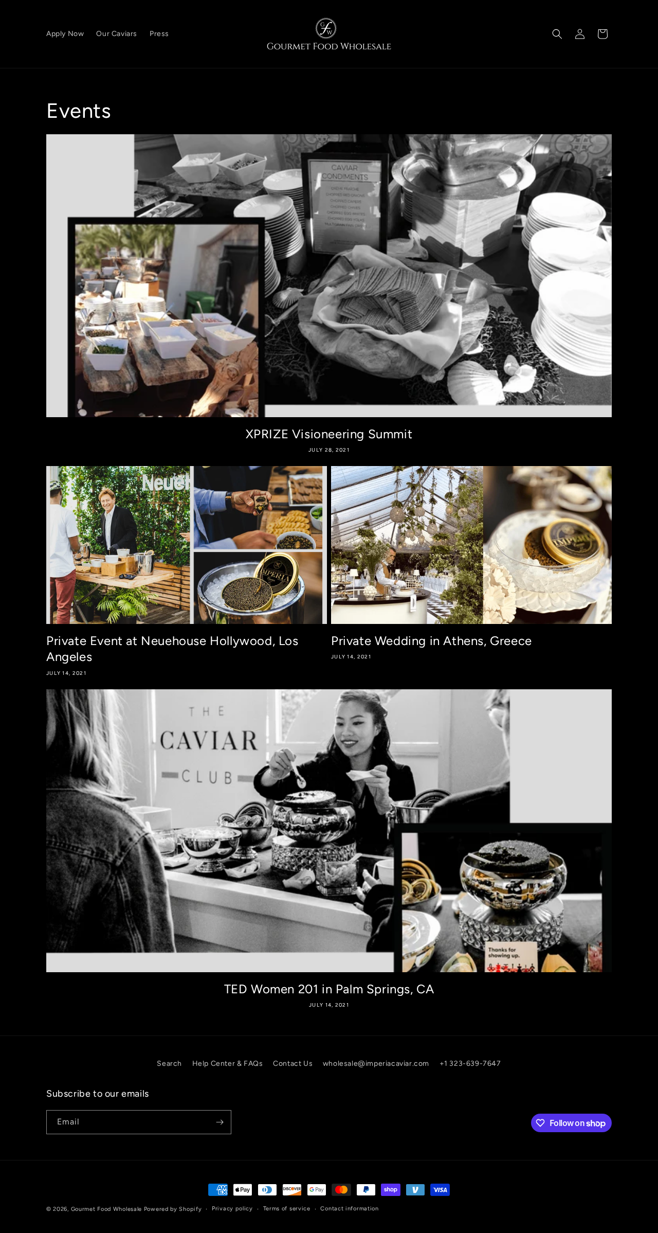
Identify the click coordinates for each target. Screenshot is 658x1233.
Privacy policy (232, 1208)
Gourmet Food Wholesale (106, 1209)
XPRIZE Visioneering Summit (329, 433)
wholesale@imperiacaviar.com (376, 1063)
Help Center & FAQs (227, 1063)
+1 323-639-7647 (470, 1063)
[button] (557, 34)
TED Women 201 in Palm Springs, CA (329, 988)
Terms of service (286, 1208)
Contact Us (293, 1063)
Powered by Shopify (173, 1209)
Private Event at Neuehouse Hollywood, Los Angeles (172, 648)
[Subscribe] (219, 1122)
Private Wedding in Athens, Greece (431, 640)
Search (169, 1063)
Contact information (349, 1208)
